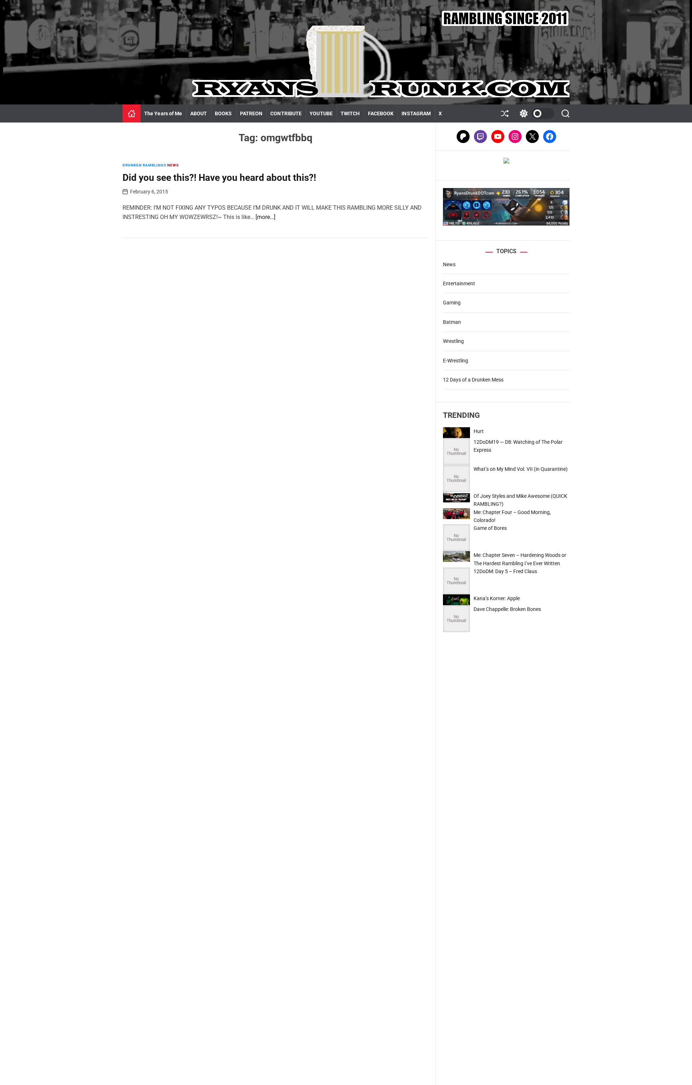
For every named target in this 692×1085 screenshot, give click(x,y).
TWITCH (350, 113)
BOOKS (223, 113)
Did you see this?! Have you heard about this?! (219, 177)
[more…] (265, 217)
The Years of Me (163, 113)
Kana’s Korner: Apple (497, 598)
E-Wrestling (455, 360)
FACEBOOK (381, 113)
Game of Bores (490, 528)
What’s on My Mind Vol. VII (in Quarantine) (521, 469)
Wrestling (453, 341)
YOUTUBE (321, 113)
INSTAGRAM (416, 113)
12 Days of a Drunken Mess (473, 380)
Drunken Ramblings (144, 165)
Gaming (452, 302)
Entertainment (459, 283)
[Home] (131, 113)
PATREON (251, 113)
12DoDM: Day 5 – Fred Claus (505, 571)
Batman (452, 322)
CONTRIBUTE (286, 113)
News (173, 165)
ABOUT (198, 113)
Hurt (479, 431)
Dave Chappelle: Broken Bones (507, 609)
